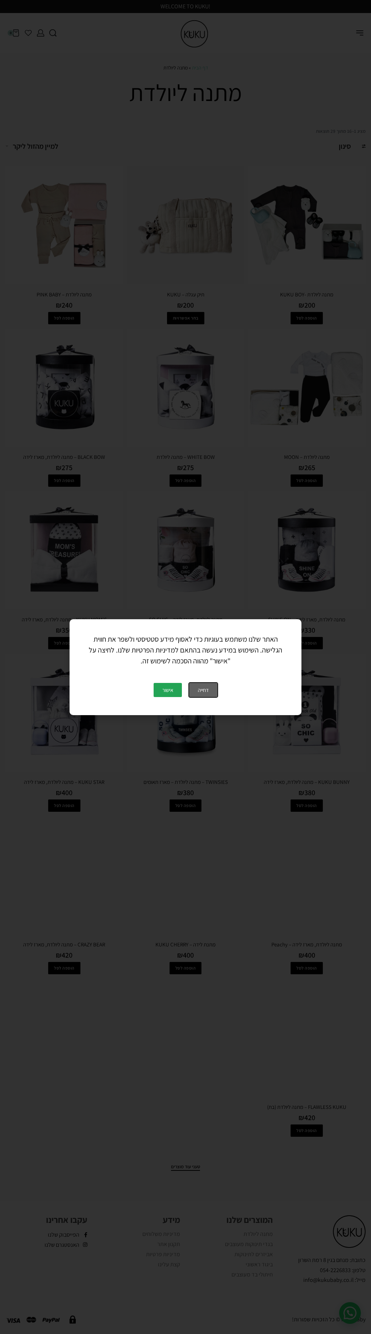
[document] (185, 667)
